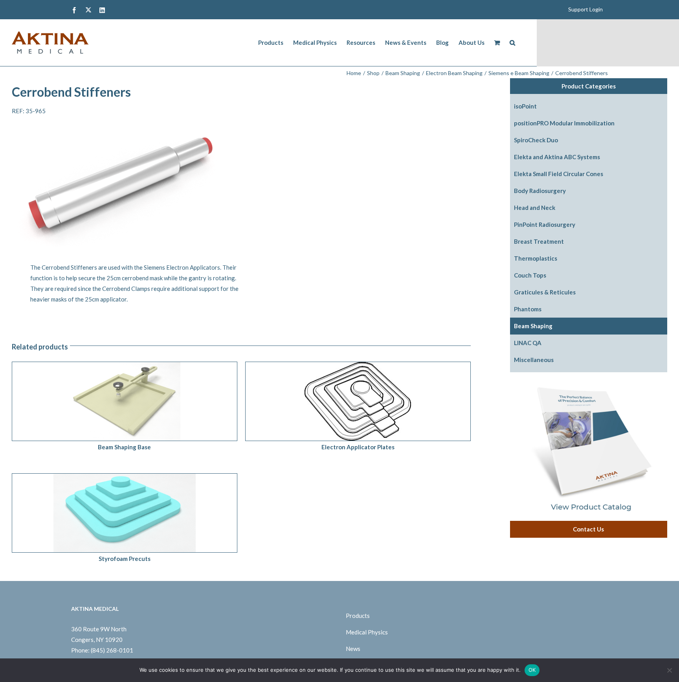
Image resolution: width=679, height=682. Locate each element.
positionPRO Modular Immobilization (564, 123)
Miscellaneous (534, 359)
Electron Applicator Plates (358, 446)
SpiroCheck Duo (536, 139)
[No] (669, 670)
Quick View (145, 403)
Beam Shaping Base (124, 446)
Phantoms (527, 309)
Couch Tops (530, 275)
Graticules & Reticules (545, 292)
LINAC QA (527, 342)
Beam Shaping (533, 325)
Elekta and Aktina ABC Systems (557, 156)
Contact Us (588, 529)
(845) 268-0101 (112, 650)
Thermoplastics (535, 258)
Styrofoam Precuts (124, 558)
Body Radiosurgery (540, 190)
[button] (512, 42)
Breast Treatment (539, 241)
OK (532, 670)
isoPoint (525, 106)
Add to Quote (107, 403)
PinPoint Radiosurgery (544, 224)
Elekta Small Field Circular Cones (558, 173)
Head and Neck (534, 207)
